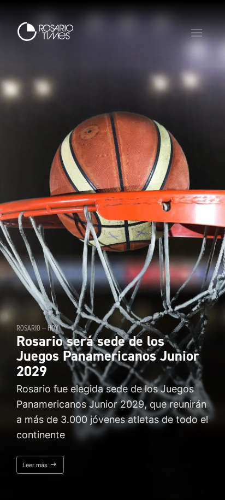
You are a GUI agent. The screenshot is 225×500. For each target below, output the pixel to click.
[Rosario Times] (45, 31)
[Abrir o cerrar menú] (197, 33)
